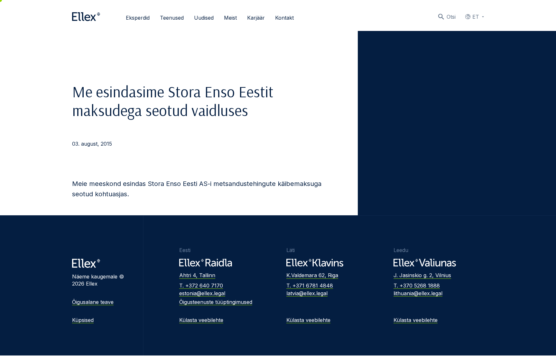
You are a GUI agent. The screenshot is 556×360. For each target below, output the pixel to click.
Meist (230, 18)
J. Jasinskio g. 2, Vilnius (422, 275)
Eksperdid (138, 18)
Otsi (451, 17)
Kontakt (284, 18)
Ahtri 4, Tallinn (197, 275)
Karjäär (256, 18)
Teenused (172, 18)
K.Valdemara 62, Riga (312, 275)
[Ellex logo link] (86, 16)
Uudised (204, 18)
